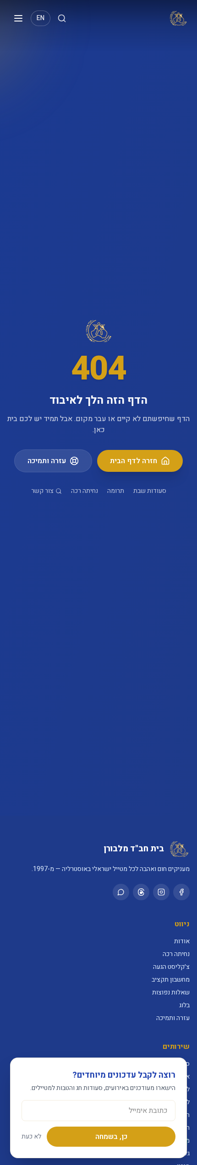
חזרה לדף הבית (133, 460)
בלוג (184, 1005)
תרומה (115, 491)
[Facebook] (181, 892)
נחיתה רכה (84, 491)
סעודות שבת (149, 491)
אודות (182, 941)
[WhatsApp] (121, 892)
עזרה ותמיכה (46, 460)
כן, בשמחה (111, 1136)
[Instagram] (161, 892)
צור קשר (42, 491)
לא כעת (31, 1136)
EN (40, 18)
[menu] (18, 18)
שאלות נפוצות (171, 992)
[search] (62, 18)
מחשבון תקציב (171, 979)
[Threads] (141, 892)
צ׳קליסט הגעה (171, 967)
